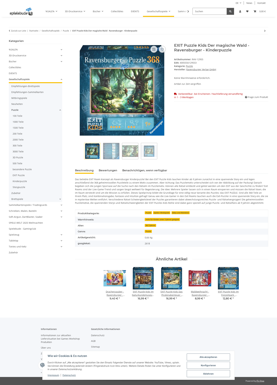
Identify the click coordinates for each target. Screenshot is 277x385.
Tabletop (13, 240)
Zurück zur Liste (18, 30)
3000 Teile (18, 151)
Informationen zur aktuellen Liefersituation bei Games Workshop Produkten (60, 339)
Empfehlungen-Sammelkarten (27, 92)
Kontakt (261, 2)
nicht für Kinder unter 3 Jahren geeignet (162, 219)
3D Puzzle (18, 157)
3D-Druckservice (17, 55)
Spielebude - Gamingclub (22, 228)
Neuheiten (17, 103)
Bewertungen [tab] (108, 170)
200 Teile (17, 133)
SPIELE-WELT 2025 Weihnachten (26, 222)
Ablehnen (208, 373)
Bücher (13, 61)
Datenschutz (69, 375)
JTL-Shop (260, 381)
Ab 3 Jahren (150, 225)
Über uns (46, 347)
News (249, 2)
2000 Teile (18, 139)
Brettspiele (17, 199)
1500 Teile (18, 127)
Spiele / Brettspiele (161, 213)
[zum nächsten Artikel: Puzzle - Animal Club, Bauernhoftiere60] (265, 30)
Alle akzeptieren (208, 357)
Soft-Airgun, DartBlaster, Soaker (26, 216)
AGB (93, 340)
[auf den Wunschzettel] (162, 49)
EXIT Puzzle (19, 175)
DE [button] (237, 2)
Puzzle (189, 66)
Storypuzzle (19, 187)
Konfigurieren (208, 365)
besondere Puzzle (22, 169)
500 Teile (17, 163)
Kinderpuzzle (20, 181)
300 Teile (17, 145)
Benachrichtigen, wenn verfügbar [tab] (144, 170)
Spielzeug (14, 234)
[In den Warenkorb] (77, 41)
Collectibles (15, 67)
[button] (240, 11)
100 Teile (17, 115)
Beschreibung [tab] (84, 170)
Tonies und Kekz (17, 246)
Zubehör (16, 193)
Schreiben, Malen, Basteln (23, 210)
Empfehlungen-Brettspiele (25, 86)
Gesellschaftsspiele (19, 79)
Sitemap (95, 346)
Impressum (53, 375)
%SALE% (13, 49)
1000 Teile (18, 121)
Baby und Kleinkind (180, 213)
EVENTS (13, 73)
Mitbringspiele (19, 98)
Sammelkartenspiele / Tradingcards (28, 204)
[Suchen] (230, 11)
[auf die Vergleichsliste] (153, 49)
